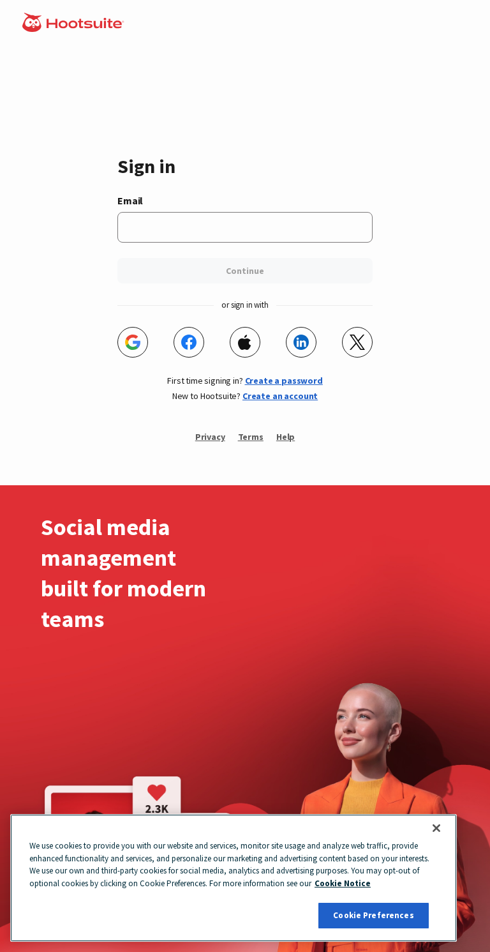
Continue (245, 270)
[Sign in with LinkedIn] (301, 342)
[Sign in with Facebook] (189, 342)
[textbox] (245, 227)
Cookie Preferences (373, 915)
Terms (251, 436)
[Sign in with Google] (132, 342)
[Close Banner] (436, 828)
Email (130, 200)
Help (285, 436)
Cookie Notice (343, 883)
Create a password (284, 380)
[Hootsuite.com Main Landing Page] (74, 28)
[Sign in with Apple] (245, 342)
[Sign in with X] (357, 342)
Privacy (210, 436)
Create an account (280, 396)
